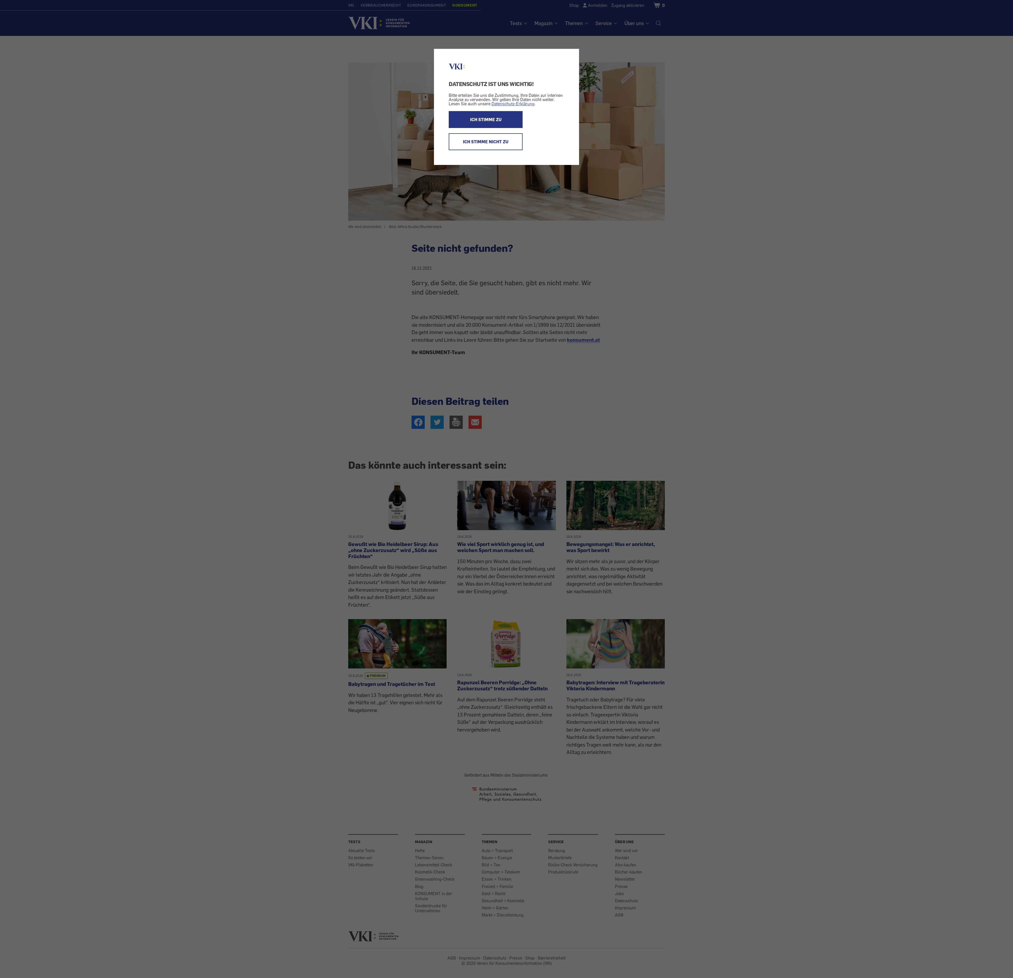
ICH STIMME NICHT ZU (485, 141)
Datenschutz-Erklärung (512, 103)
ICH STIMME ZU (485, 119)
